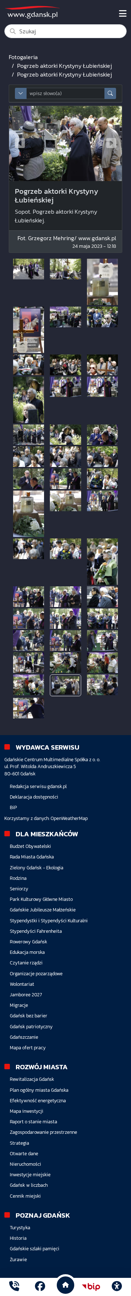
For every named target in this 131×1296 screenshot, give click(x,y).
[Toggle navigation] (123, 13)
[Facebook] (40, 1287)
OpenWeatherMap (69, 818)
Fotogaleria (23, 57)
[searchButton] (110, 93)
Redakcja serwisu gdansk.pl (38, 786)
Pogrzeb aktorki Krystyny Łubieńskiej (64, 65)
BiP (13, 807)
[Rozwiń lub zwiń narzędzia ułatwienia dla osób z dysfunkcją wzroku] (117, 1287)
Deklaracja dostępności (34, 796)
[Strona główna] (14, 1287)
